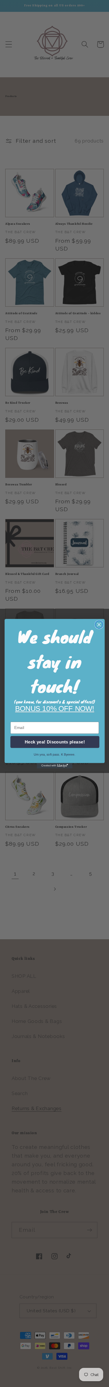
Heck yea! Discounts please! (55, 741)
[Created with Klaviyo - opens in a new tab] (54, 765)
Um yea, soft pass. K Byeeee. (54, 754)
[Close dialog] (99, 624)
